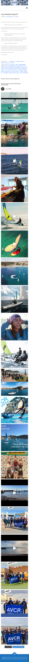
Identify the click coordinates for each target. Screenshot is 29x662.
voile (21, 72)
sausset (17, 71)
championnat (22, 64)
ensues (24, 66)
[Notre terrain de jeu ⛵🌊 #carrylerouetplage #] (14, 271)
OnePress (4, 658)
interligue (11, 67)
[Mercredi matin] (14, 520)
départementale (12, 66)
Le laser (12, 62)
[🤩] (14, 603)
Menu (27, 7)
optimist (9, 70)
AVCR (17, 16)
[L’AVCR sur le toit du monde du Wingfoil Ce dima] (14, 465)
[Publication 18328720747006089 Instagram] (14, 548)
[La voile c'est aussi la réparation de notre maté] (14, 188)
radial (26, 70)
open (2, 70)
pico (18, 70)
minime (19, 68)
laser (25, 67)
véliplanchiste (12, 72)
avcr (11, 64)
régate (3, 71)
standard (5, 72)
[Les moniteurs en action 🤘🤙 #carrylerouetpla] (14, 161)
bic (14, 64)
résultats (8, 71)
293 (7, 64)
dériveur (19, 66)
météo (16, 68)
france (3, 67)
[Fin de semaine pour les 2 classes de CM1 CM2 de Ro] (14, 382)
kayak (22, 67)
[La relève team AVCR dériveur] (14, 631)
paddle (14, 70)
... (7, 61)
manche (12, 68)
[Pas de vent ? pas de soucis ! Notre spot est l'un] (14, 133)
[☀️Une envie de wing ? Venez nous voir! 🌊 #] (14, 243)
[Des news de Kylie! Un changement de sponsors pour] (14, 326)
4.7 (9, 64)
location (6, 68)
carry (16, 64)
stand (21, 71)
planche (21, 70)
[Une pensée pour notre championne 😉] (14, 409)
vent (18, 72)
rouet (12, 71)
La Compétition (19, 61)
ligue (2, 68)
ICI (6, 31)
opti (5, 70)
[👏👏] (14, 437)
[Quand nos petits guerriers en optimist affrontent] (14, 105)
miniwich (24, 68)
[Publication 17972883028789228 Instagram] (14, 492)
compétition (4, 66)
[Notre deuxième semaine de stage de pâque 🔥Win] (14, 216)
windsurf (25, 72)
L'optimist (11, 61)
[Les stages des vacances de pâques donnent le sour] (14, 299)
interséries (17, 67)
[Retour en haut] (14, 654)
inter (6, 67)
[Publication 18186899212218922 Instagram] (14, 575)
